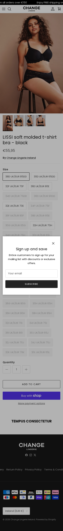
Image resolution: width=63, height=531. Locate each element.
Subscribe (31, 284)
